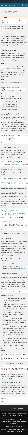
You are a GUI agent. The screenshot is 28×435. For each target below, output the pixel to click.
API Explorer (17, 61)
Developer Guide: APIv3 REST (10, 266)
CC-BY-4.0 (16, 431)
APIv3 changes (13, 109)
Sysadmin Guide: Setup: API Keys (11, 263)
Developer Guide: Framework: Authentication (14, 268)
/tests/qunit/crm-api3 (6, 84)
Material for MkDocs (17, 426)
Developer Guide (21, 413)
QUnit (2, 82)
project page (23, 188)
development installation (16, 90)
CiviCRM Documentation (8, 413)
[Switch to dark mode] (22, 5)
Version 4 (18, 20)
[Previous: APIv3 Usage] (2, 408)
